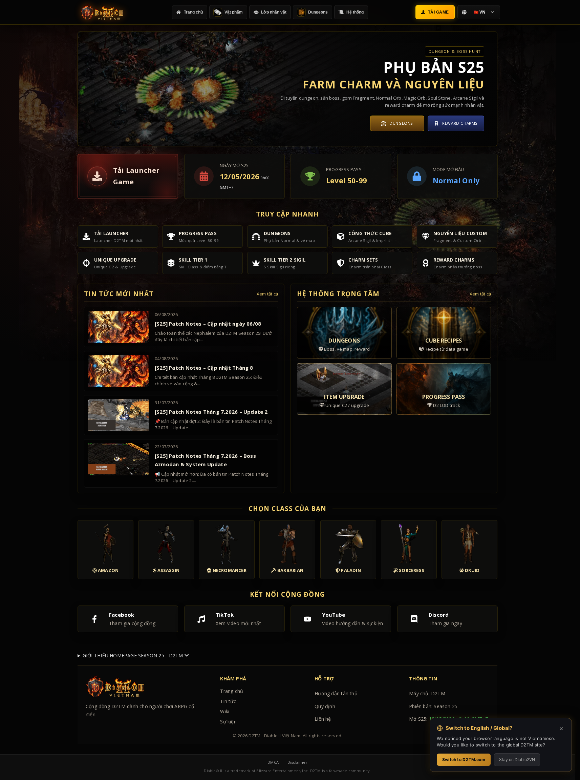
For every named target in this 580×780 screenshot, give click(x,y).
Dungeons (401, 123)
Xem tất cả (267, 294)
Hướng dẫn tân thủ (336, 693)
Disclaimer (297, 762)
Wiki (224, 711)
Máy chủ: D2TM (427, 693)
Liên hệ (323, 719)
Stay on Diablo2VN (517, 759)
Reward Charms (460, 123)
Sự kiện (228, 721)
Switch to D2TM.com (463, 759)
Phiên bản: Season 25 (433, 706)
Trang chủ (231, 691)
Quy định (325, 706)
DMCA (273, 762)
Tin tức (228, 701)
